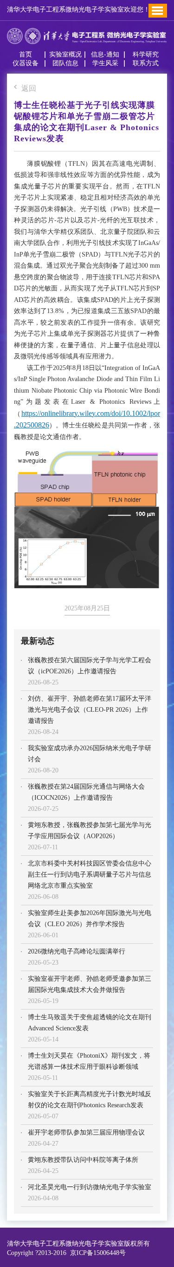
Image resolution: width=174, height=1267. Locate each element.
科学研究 (146, 54)
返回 (28, 89)
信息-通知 (105, 54)
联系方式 (146, 63)
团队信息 (65, 63)
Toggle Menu (157, 10)
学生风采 (105, 63)
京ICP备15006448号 (96, 1252)
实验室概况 (65, 54)
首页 (25, 54)
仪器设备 (26, 63)
